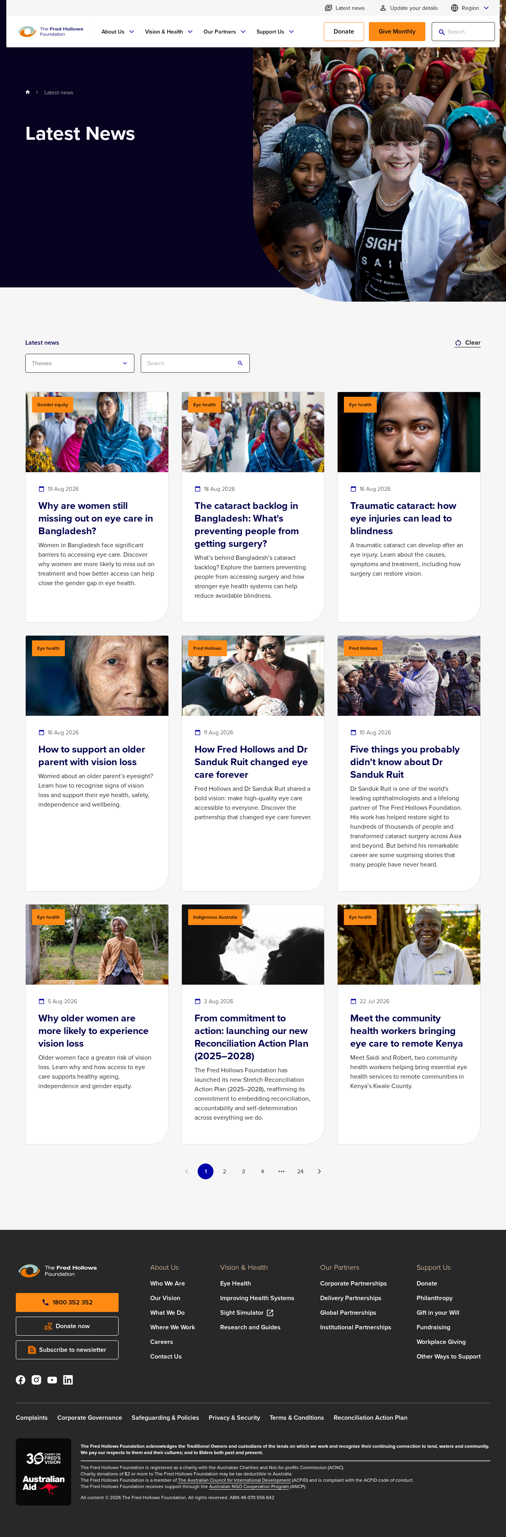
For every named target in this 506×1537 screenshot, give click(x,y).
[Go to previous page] (186, 1171)
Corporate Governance (89, 1417)
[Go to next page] (319, 1171)
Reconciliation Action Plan (371, 1417)
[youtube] (52, 1381)
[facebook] (20, 1381)
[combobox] (79, 363)
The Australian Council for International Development (234, 1480)
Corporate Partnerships (353, 1283)
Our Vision (165, 1297)
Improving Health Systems (257, 1297)
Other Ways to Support (449, 1356)
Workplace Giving (441, 1341)
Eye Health (235, 1283)
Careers (161, 1341)
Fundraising (433, 1327)
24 (300, 1171)
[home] (27, 92)
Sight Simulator (242, 1312)
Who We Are (167, 1283)
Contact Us (166, 1356)
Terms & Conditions (297, 1417)
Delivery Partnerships (350, 1297)
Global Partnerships (348, 1312)
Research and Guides (250, 1327)
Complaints (32, 1417)
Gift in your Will (438, 1312)
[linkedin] (68, 1381)
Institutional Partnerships (355, 1327)
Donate (427, 1283)
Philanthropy (435, 1297)
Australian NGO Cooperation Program (249, 1486)
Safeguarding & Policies (165, 1417)
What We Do (167, 1312)
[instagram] (36, 1381)
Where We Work (172, 1327)
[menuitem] (118, 31)
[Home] (50, 31)
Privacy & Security (234, 1417)
